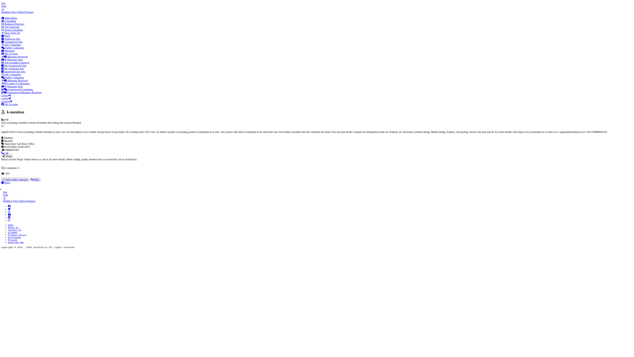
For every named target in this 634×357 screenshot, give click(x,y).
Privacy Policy (17, 235)
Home (10, 225)
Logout (5, 101)
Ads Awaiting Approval (16, 62)
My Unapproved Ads (15, 65)
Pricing (12, 240)
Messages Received (17, 56)
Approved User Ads (14, 71)
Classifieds (10, 21)
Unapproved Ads (13, 41)
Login (4, 95)
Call (6, 153)
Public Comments (14, 47)
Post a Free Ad (12, 33)
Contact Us (14, 230)
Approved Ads (12, 39)
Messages (9, 50)
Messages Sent (15, 59)
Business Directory (14, 24)
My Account (11, 53)
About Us (13, 227)
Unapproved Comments (20, 89)
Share (8, 156)
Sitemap (12, 232)
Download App (16, 242)
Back (7, 36)
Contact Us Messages (18, 83)
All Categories (11, 27)
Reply (36, 179)
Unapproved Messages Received (24, 92)
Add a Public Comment (16, 179)
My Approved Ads (14, 68)
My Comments (13, 44)
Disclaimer (14, 237)
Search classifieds (13, 30)
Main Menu (10, 18)
